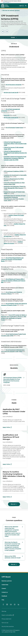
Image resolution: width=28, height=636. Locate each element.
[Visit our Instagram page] (7, 604)
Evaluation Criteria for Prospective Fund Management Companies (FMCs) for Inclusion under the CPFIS (15, 158)
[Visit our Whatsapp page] (14, 604)
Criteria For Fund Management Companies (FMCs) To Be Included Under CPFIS (15, 143)
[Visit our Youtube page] (11, 604)
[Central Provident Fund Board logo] (6, 5)
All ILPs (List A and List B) (11, 92)
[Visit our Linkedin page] (18, 604)
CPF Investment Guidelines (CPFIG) (14, 171)
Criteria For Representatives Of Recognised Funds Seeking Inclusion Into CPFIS (15, 153)
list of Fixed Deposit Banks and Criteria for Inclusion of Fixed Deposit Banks (12, 259)
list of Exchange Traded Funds (14, 127)
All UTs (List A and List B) (11, 117)
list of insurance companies (13, 84)
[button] (2, 31)
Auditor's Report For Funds (16, 215)
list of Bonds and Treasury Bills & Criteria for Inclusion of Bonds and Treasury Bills (13, 280)
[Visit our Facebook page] (3, 604)
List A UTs (6, 115)
